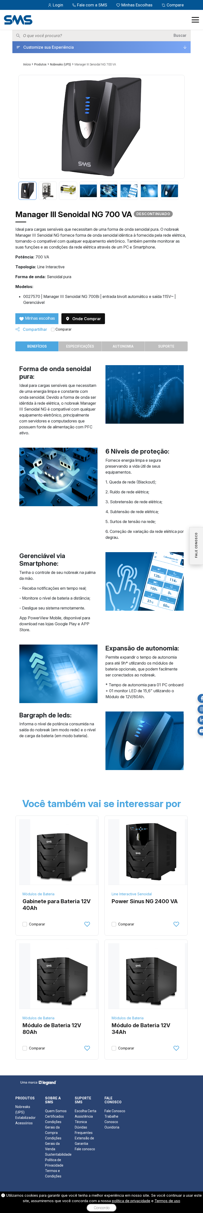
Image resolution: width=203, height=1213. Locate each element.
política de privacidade (131, 1200)
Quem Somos (56, 1111)
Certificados (54, 1116)
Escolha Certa (85, 1111)
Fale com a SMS (92, 4)
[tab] (27, 191)
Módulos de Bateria (38, 894)
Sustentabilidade (58, 1154)
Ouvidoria (111, 1127)
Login (58, 4)
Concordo (101, 1208)
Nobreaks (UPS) (60, 64)
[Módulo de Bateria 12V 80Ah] (63, 976)
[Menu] (195, 19)
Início (27, 64)
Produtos (40, 64)
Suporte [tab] (166, 346)
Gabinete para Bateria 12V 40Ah (57, 904)
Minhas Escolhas (136, 4)
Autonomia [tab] (123, 346)
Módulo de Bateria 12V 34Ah (141, 1028)
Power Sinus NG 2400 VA (145, 901)
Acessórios (24, 1123)
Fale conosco (85, 1149)
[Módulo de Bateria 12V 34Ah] (152, 976)
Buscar (180, 35)
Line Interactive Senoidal (132, 894)
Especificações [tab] (80, 346)
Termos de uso (167, 1200)
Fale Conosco (114, 1111)
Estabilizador (25, 1118)
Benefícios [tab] (37, 346)
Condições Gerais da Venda (53, 1143)
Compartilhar (34, 329)
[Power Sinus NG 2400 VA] (152, 852)
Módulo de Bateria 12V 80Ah (52, 1028)
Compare (175, 4)
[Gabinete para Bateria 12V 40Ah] (63, 852)
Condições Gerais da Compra (53, 1127)
